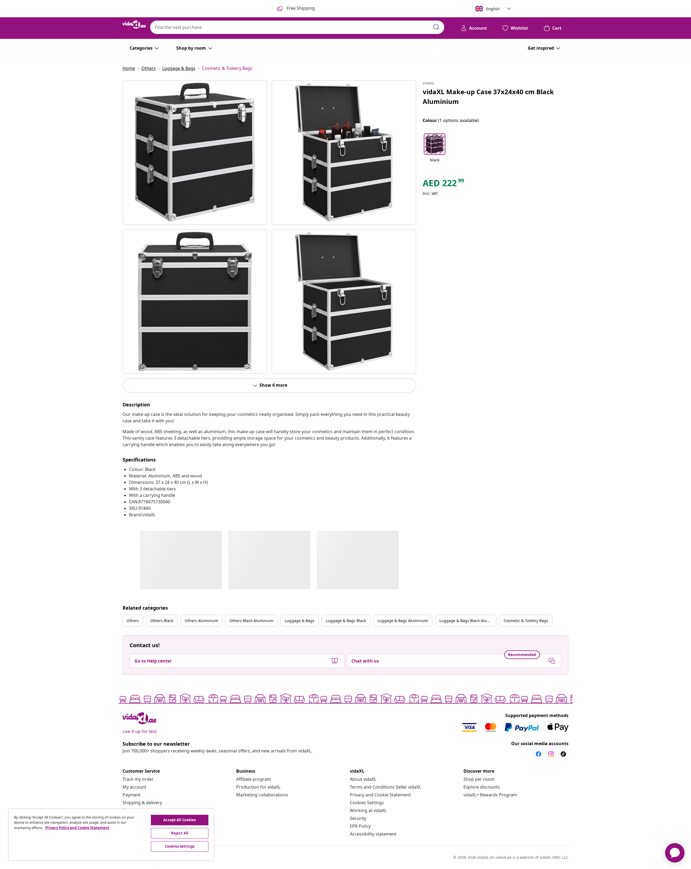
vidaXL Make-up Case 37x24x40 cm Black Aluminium (488, 96)
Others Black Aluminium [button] (251, 620)
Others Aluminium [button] (201, 620)
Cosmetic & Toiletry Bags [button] (526, 620)
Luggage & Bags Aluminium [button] (402, 620)
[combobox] (297, 27)
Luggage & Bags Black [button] (346, 620)
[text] (444, 184)
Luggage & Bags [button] (299, 620)
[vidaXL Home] (134, 25)
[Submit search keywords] (436, 27)
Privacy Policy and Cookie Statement (77, 827)
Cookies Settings (367, 803)
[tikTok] (563, 754)
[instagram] (551, 754)
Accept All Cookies (179, 819)
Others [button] (133, 620)
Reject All (179, 833)
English (493, 8)
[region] (111, 834)
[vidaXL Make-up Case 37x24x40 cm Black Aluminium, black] (195, 152)
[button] (434, 151)
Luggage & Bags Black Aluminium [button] (467, 620)
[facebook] (538, 754)
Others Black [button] (161, 620)
